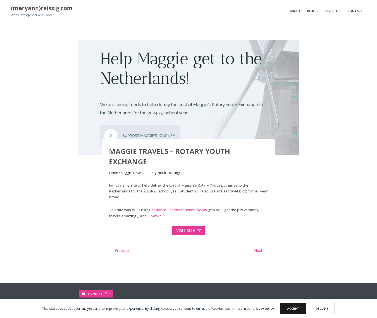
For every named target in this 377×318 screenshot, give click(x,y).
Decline (321, 308)
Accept (293, 308)
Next (258, 250)
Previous (122, 250)
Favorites (333, 11)
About (295, 11)
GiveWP (154, 215)
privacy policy (263, 308)
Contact (355, 11)
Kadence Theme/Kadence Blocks (179, 209)
